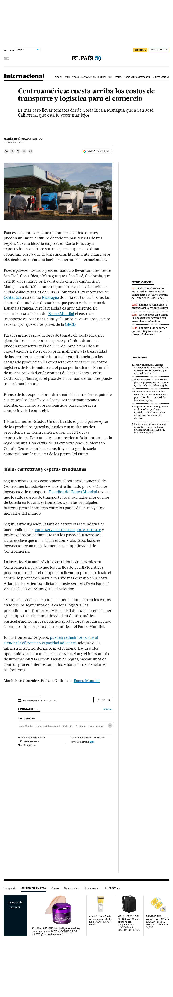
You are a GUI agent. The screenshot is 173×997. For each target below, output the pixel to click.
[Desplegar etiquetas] (110, 725)
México (75, 77)
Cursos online (71, 888)
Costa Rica (12, 297)
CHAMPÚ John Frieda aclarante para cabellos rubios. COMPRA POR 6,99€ (100, 920)
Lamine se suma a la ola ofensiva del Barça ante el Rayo (150, 306)
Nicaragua (50, 297)
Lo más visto (139, 357)
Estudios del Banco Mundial (73, 491)
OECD (70, 324)
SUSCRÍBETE (140, 50)
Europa (58, 77)
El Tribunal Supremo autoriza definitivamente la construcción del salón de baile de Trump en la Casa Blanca (150, 293)
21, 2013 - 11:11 (14, 142)
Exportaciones (96, 726)
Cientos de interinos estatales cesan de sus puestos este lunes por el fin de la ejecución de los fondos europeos (150, 396)
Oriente (102, 77)
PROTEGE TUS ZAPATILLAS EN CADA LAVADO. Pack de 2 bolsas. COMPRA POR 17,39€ (157, 922)
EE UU (67, 77)
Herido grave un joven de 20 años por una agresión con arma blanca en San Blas (150, 318)
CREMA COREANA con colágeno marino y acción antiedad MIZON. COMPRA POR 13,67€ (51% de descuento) (56, 931)
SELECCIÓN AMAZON (33, 888)
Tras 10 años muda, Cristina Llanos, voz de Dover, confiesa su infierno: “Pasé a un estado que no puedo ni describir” (151, 369)
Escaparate (10, 888)
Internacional (24, 76)
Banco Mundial (61, 313)
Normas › (107, 709)
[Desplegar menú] (6, 58)
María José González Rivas (23, 138)
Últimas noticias (161, 77)
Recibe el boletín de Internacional (39, 700)
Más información (26, 745)
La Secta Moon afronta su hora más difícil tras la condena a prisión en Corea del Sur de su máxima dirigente (150, 428)
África (118, 77)
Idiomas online (92, 888)
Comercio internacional (48, 726)
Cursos (55, 888)
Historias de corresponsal (137, 77)
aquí (91, 741)
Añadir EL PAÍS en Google (98, 151)
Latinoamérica (88, 77)
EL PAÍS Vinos (112, 888)
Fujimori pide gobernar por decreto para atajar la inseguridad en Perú (149, 331)
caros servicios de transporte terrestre (68, 529)
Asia (110, 77)
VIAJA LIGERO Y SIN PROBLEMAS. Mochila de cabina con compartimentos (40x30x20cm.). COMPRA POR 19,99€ (129, 923)
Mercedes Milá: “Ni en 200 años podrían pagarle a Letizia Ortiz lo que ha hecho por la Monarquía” (151, 382)
